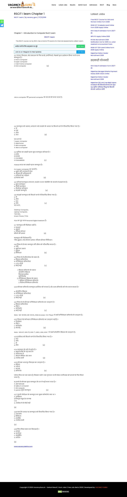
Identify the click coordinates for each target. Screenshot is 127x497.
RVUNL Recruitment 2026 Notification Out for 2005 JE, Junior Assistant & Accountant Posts (103, 42)
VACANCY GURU (101, 487)
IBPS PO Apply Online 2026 (100, 36)
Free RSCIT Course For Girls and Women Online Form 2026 (102, 21)
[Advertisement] (49, 26)
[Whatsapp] (2, 21)
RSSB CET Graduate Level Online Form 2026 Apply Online (102, 26)
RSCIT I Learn (18, 17)
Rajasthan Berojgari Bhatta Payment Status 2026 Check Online (104, 72)
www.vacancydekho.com (23, 446)
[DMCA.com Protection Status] (63, 491)
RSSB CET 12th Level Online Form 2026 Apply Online (102, 48)
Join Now (80, 46)
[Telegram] (2, 25)
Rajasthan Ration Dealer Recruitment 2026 (99, 54)
